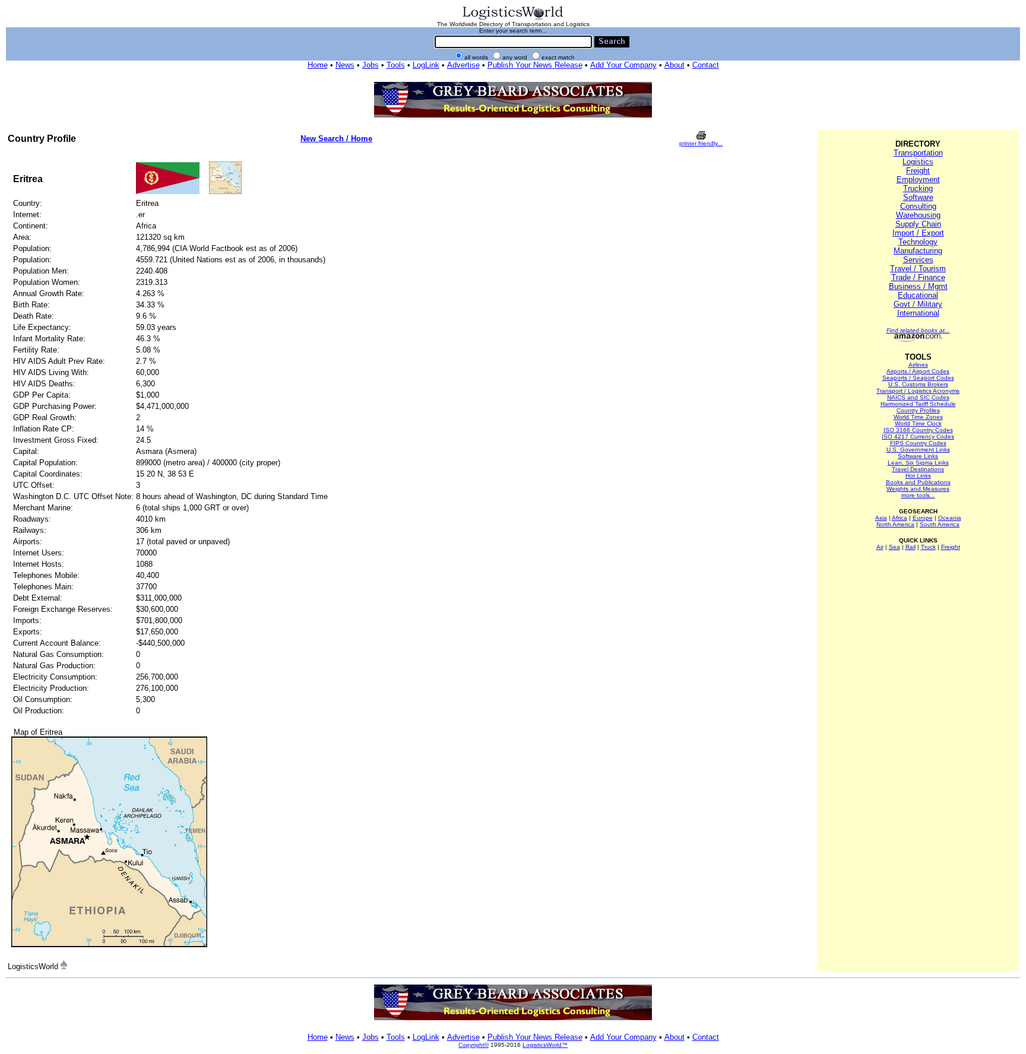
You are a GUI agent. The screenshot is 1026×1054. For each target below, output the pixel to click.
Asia (881, 518)
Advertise (463, 65)
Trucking (918, 188)
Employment (918, 179)
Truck (928, 547)
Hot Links (918, 475)
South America (940, 524)
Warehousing (918, 215)
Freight (918, 170)
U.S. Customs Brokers (918, 384)
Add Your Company (623, 65)
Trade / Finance (918, 277)
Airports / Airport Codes (917, 371)
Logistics (917, 161)
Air (880, 547)
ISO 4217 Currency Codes (918, 436)
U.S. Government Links (918, 449)
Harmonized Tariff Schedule (918, 404)
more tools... (918, 495)
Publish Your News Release (534, 65)
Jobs (370, 65)
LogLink (426, 65)
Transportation (918, 152)
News (344, 65)
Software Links (918, 456)
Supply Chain (918, 224)
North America (895, 524)
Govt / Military (918, 304)
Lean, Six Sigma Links (918, 462)
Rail (910, 547)
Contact (705, 65)
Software (918, 197)
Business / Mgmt (918, 286)
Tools (396, 65)
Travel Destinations (918, 469)
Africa (899, 518)
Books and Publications (918, 482)
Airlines (918, 364)
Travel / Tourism (918, 268)
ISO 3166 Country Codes (918, 430)
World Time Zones (918, 417)
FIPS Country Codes (918, 443)
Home (318, 65)
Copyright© (473, 1045)
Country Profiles (918, 410)
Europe (923, 518)
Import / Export (918, 232)
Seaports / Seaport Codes (918, 377)
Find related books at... (918, 330)
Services (918, 259)
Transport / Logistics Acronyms (918, 391)
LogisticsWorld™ (545, 1045)
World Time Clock (918, 423)
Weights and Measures (917, 488)
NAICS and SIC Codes (918, 397)
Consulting (918, 206)
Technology (918, 241)
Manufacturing (918, 250)
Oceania (949, 518)
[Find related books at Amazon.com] (918, 339)
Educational (918, 295)
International (918, 313)
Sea (894, 547)
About (674, 65)
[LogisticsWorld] (513, 18)
